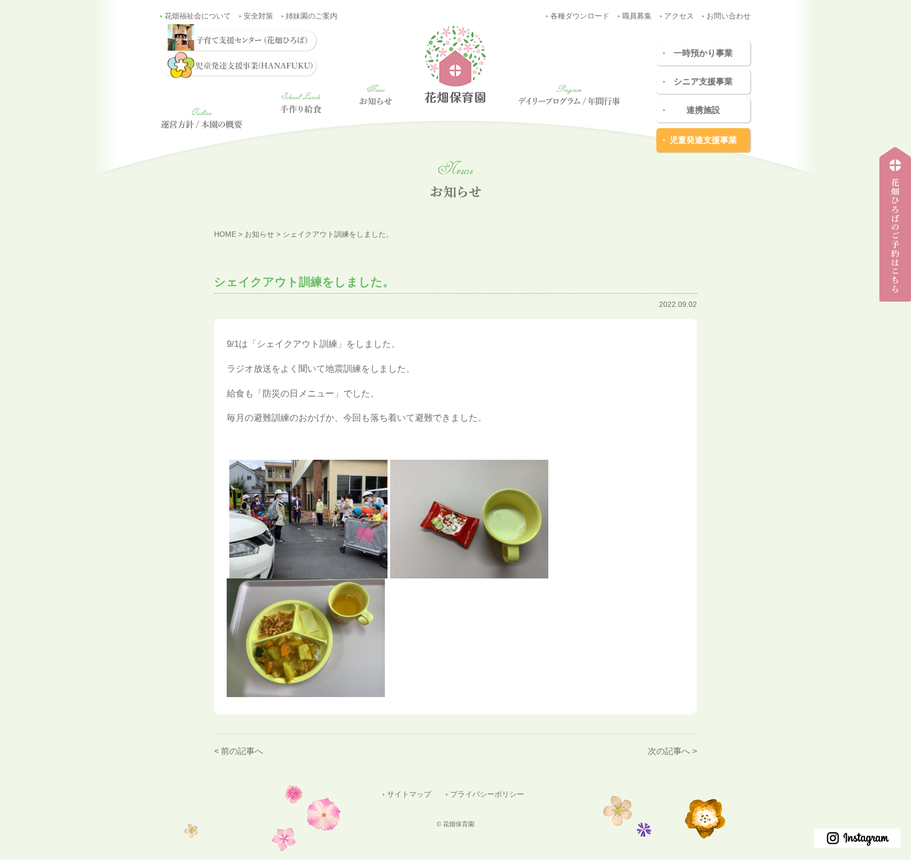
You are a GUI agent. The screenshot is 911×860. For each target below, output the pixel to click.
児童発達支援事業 (703, 140)
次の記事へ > (672, 751)
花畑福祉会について (197, 16)
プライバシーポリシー (487, 794)
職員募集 (637, 16)
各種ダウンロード (579, 16)
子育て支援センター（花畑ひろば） (892, 301)
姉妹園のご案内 (311, 16)
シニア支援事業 (703, 81)
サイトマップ (409, 794)
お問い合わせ (728, 16)
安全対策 (258, 16)
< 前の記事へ (238, 751)
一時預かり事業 (703, 53)
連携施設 (703, 109)
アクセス (679, 16)
